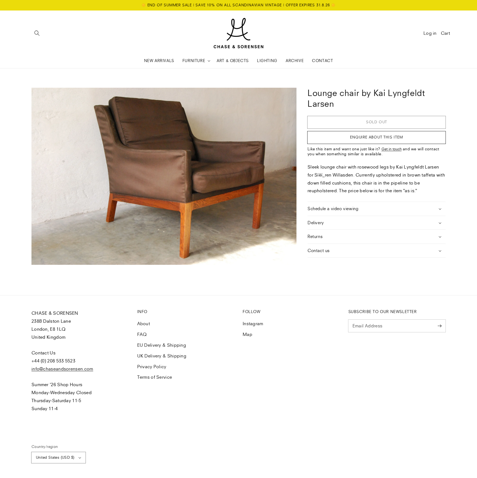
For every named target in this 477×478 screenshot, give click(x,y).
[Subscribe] (439, 326)
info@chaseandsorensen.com (62, 369)
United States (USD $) (55, 457)
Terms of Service (154, 377)
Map (247, 334)
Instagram (253, 323)
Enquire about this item (376, 137)
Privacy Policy (151, 366)
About (143, 323)
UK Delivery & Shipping (162, 356)
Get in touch (391, 149)
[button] (37, 33)
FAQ (142, 334)
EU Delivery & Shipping (161, 345)
